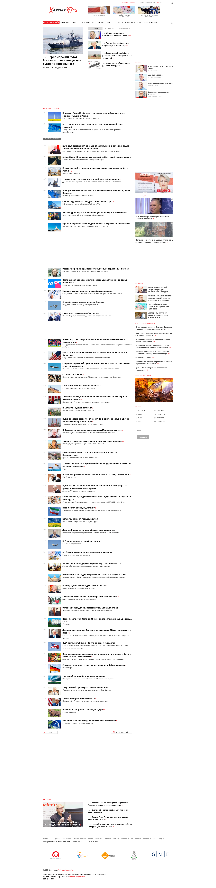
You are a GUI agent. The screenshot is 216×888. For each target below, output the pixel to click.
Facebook (142, 410)
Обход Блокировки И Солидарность (57, 842)
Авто (155, 839)
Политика (65, 22)
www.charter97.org (67, 870)
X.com (140, 414)
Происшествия (98, 22)
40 (153, 358)
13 (103, 812)
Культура (116, 22)
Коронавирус (78, 842)
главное (95, 28)
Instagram (161, 418)
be (154, 2)
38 (127, 46)
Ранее (50, 732)
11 (97, 488)
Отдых (161, 839)
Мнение (133, 22)
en (161, 2)
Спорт (108, 22)
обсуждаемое (124, 28)
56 (154, 341)
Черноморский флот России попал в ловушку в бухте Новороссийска (62, 60)
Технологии (154, 22)
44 (169, 354)
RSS (139, 421)
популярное (109, 28)
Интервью (143, 22)
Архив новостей (146, 2)
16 (122, 805)
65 (168, 329)
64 (155, 335)
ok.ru (140, 418)
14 (123, 441)
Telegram (161, 421)
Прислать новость (129, 2)
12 (130, 36)
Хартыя (63, 10)
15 (75, 283)
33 (167, 242)
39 (113, 58)
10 (83, 374)
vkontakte (161, 414)
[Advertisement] (87, 89)
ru (158, 2)
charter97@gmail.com (77, 877)
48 (170, 347)
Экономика (85, 22)
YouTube (160, 410)
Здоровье (147, 839)
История (125, 22)
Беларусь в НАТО (92, 842)
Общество (75, 22)
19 (153, 219)
